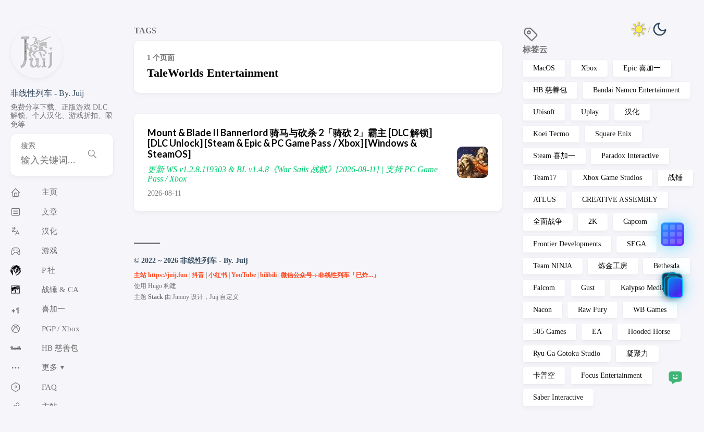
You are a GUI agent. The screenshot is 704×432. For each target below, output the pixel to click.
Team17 (545, 178)
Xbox (589, 68)
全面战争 (547, 221)
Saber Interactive (558, 397)
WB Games (649, 310)
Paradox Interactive (630, 156)
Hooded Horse (649, 331)
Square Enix (613, 134)
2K (592, 221)
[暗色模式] (649, 29)
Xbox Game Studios (612, 178)
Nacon (542, 310)
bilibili (268, 275)
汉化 (632, 112)
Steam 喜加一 (554, 156)
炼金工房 (612, 266)
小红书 (217, 275)
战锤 (675, 178)
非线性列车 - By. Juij (47, 93)
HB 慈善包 (550, 90)
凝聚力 (637, 353)
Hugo (155, 286)
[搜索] (92, 155)
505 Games (549, 331)
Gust (588, 288)
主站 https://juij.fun (161, 275)
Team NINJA (552, 266)
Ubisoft (544, 112)
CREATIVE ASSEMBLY (620, 199)
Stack (155, 297)
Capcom (635, 221)
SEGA (636, 244)
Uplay (590, 112)
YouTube (243, 275)
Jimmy (180, 297)
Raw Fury (592, 310)
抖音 (198, 275)
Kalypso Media (643, 288)
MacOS (544, 68)
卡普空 (544, 375)
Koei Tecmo (551, 134)
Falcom (544, 288)
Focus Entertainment (611, 375)
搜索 (28, 146)
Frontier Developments (567, 244)
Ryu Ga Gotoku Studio (566, 353)
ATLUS (544, 199)
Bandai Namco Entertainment (636, 90)
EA (597, 331)
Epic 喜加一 (642, 68)
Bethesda (666, 266)
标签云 (535, 49)
